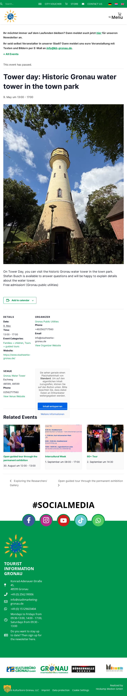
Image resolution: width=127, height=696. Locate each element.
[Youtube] (63, 520)
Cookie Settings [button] (80, 690)
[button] (7, 689)
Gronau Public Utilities (47, 321)
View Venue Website (14, 396)
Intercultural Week (55, 456)
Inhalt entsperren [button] (52, 406)
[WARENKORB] (119, 14)
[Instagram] (46, 520)
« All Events (11, 54)
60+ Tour (92, 456)
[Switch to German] (110, 4)
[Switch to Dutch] (116, 4)
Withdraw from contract (19, 684)
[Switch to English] (122, 4)
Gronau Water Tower (14, 375)
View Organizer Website (48, 345)
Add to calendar (20, 300)
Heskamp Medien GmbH (109, 688)
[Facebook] (28, 520)
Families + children (13, 342)
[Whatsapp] (98, 520)
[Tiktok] (80, 520)
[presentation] (21, 438)
